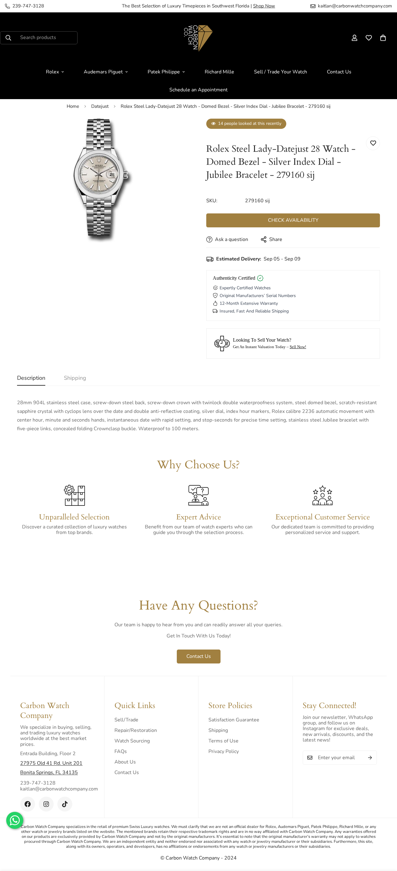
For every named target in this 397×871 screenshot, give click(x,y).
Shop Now (264, 6)
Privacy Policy (223, 751)
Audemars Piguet (103, 71)
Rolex (52, 71)
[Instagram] (46, 804)
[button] (383, 38)
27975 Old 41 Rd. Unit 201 (51, 763)
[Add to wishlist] (373, 143)
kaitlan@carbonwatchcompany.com (57, 789)
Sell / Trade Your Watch (280, 71)
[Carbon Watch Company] (198, 37)
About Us (125, 762)
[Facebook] (27, 804)
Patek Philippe (164, 71)
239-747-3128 (38, 783)
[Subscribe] (370, 758)
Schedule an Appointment (198, 89)
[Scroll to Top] (385, 837)
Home (73, 106)
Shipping (218, 730)
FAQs (120, 751)
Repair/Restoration (135, 730)
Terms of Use (223, 741)
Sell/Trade (126, 719)
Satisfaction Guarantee (233, 719)
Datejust (100, 106)
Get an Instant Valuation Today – (269, 346)
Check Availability (293, 220)
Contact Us (339, 71)
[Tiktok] (64, 804)
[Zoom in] (178, 132)
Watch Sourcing (132, 741)
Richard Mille (219, 71)
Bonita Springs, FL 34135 (49, 772)
